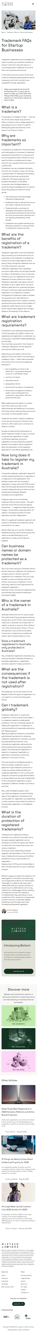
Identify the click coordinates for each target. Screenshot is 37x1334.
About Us (24, 1284)
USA (8, 341)
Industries (5, 1281)
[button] (33, 4)
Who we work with (8, 1287)
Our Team (24, 1287)
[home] (7, 4)
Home (3, 1275)
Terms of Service (23, 1330)
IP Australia (6, 339)
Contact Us (24, 1292)
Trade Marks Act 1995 (15, 333)
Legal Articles (25, 1278)
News (3, 32)
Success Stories (26, 1275)
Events (23, 1281)
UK (3, 341)
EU (34, 339)
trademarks (6, 80)
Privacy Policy (12, 1330)
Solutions (5, 1278)
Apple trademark (19, 179)
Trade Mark (7, 117)
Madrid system (10, 731)
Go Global (5, 1284)
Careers (23, 1290)
